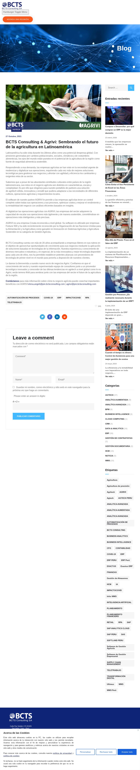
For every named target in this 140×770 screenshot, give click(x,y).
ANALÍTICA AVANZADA (117, 516)
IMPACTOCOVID (73, 298)
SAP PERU (111, 634)
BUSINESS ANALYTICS (117, 536)
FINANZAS (112, 572)
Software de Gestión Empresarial (116, 655)
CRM (107, 424)
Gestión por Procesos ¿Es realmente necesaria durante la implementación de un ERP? (119, 297)
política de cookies (11, 756)
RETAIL (110, 622)
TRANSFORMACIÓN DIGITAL (116, 677)
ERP (59, 298)
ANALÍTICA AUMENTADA (118, 510)
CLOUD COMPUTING (114, 419)
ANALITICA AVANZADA (117, 504)
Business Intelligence (117, 414)
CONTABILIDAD (123, 548)
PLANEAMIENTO (114, 608)
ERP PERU (111, 560)
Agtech (16, 130)
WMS (107, 460)
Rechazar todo (106, 752)
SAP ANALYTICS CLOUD (118, 628)
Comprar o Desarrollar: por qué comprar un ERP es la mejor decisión (119, 129)
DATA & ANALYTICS (114, 428)
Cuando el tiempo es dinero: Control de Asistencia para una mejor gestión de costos (119, 355)
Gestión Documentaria (117, 446)
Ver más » (109, 150)
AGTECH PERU (125, 498)
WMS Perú (111, 690)
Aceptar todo (127, 752)
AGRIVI (122, 492)
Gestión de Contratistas (118, 438)
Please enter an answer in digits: (29, 396)
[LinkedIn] (57, 316)
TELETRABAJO (14, 302)
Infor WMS (111, 596)
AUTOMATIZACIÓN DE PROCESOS (23, 298)
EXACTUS (111, 566)
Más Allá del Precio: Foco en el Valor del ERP (119, 241)
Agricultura (112, 480)
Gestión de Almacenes (117, 578)
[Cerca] (138, 730)
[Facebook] (49, 316)
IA (117, 584)
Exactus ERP (126, 566)
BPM (107, 409)
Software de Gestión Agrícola (116, 647)
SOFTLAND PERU (115, 640)
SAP (129, 622)
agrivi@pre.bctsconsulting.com (81, 284)
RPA (87, 298)
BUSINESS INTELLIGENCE (119, 542)
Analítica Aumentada (116, 400)
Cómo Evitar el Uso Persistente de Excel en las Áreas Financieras (119, 187)
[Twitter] (42, 316)
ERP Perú (125, 560)
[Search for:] (119, 87)
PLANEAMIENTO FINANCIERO (114, 615)
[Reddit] (64, 316)
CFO (109, 548)
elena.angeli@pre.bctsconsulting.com (46, 284)
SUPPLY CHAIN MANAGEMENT (114, 663)
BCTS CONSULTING (116, 530)
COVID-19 (48, 298)
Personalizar (85, 752)
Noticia (109, 456)
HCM (107, 451)
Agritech (111, 492)
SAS (123, 634)
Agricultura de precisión (118, 486)
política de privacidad (62, 753)
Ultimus (110, 684)
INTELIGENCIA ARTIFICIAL (119, 602)
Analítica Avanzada (115, 404)
